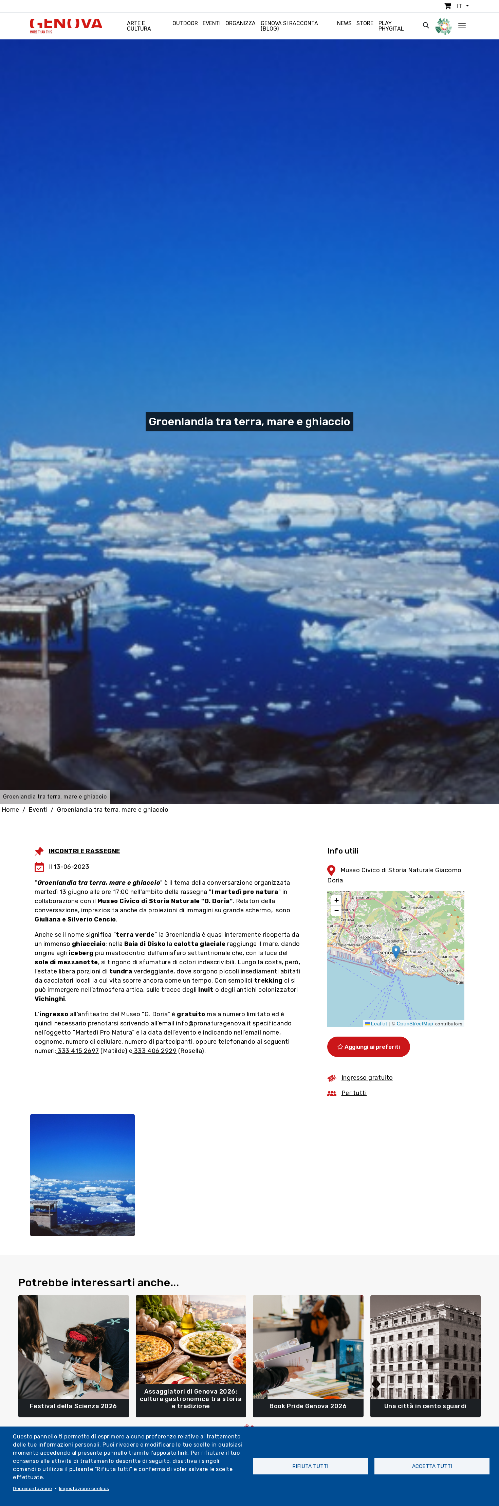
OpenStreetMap (415, 1023)
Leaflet (378, 1023)
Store (364, 23)
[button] (396, 952)
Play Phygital (391, 26)
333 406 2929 (154, 1051)
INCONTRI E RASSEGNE (84, 851)
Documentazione (32, 1488)
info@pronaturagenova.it (213, 1023)
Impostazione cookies (84, 1488)
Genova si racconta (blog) (289, 26)
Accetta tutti (432, 1466)
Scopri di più (74, 1403)
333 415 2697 (77, 1051)
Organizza (240, 23)
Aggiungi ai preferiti (371, 1046)
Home (10, 809)
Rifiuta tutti (310, 1466)
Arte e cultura (139, 26)
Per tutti (354, 1093)
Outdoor (185, 23)
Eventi (212, 23)
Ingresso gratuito (367, 1077)
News (344, 23)
